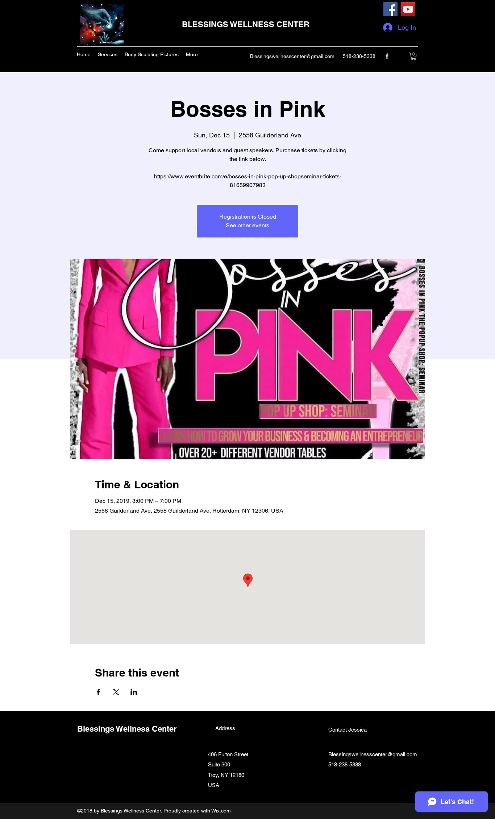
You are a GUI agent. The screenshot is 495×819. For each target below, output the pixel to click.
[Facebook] (390, 9)
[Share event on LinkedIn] (133, 692)
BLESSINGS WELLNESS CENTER (245, 24)
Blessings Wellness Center (127, 728)
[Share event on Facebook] (98, 692)
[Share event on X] (116, 692)
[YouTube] (408, 9)
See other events (247, 225)
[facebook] (387, 56)
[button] (413, 56)
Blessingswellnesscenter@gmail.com (292, 56)
